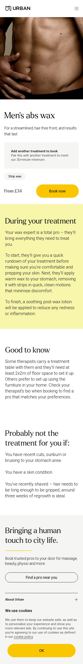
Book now (57, 191)
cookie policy (23, 637)
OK (41, 650)
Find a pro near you (41, 577)
